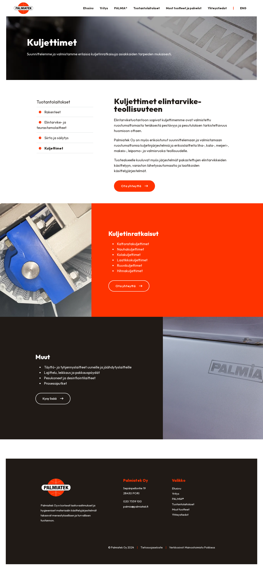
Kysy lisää (50, 398)
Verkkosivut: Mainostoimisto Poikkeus (192, 547)
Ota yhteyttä (131, 186)
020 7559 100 (132, 501)
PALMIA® (120, 8)
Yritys (104, 8)
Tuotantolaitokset (146, 8)
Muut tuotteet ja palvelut (184, 8)
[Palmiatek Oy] (23, 8)
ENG (243, 8)
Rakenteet (52, 112)
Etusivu (88, 8)
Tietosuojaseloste (152, 547)
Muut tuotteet (180, 509)
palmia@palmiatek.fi (135, 506)
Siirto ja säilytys (56, 138)
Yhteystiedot (217, 8)
